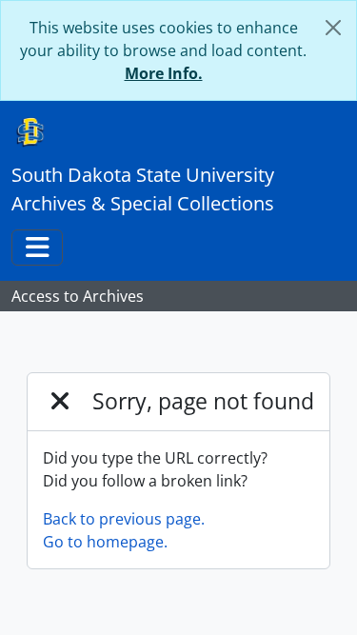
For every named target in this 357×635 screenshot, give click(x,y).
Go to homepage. (105, 541)
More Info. (164, 73)
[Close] (333, 27)
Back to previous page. (124, 518)
